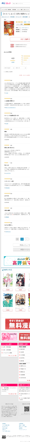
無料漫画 (9, 9)
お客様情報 (21, 423)
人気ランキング (26, 9)
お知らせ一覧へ (13, 393)
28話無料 (7, 289)
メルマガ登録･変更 (5, 425)
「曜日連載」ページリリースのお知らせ (9, 389)
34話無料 (7, 310)
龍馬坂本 (7, 217)
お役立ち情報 (4, 428)
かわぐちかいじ (25, 27)
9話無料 (20, 289)
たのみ (7, 92)
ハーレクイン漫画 (7, 352)
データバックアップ (23, 429)
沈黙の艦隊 (25, 16)
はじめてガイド (5, 426)
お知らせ (4, 429)
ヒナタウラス (8, 173)
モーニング (18, 16)
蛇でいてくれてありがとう (11, 107)
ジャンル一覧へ (13, 355)
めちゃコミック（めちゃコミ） (24, 441)
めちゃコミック (5, 16)
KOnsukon (8, 187)
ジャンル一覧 (4, 9)
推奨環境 (20, 428)
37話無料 (20, 310)
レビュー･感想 (19, 9)
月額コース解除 (22, 425)
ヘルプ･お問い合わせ (6, 431)
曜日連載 (14, 9)
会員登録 (4, 423)
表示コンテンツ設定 (23, 426)
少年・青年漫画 (7, 347)
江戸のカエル (8, 231)
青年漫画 (12, 16)
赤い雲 (7, 123)
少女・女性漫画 (7, 349)
